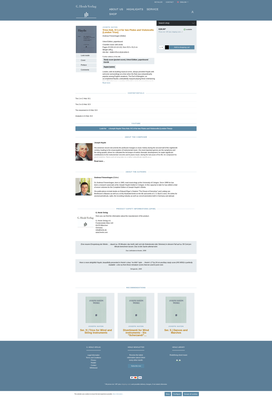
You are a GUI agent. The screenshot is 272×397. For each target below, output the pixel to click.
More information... (118, 394)
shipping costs (126, 384)
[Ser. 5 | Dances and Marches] (176, 309)
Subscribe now (136, 366)
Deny (168, 394)
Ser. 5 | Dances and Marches (176, 331)
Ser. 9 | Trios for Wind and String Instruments (96, 331)
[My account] (192, 12)
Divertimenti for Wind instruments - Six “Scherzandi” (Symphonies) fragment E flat (135, 333)
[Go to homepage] (89, 11)
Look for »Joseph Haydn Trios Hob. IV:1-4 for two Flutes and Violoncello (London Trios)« (136, 128)
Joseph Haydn (96, 326)
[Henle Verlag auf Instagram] (195, 2)
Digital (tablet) (109, 67)
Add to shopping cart (182, 47)
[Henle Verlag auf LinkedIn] (137, 388)
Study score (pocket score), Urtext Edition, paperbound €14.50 (126, 61)
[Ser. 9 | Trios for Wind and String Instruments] (96, 309)
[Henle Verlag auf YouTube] (192, 2)
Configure (177, 394)
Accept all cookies (191, 394)
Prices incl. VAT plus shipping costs (170, 32)
